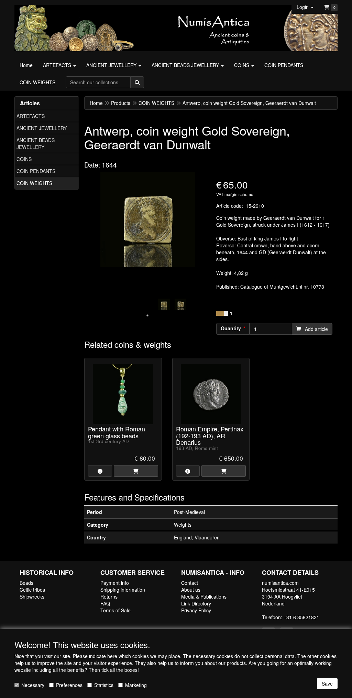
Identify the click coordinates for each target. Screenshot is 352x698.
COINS (24, 158)
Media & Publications (204, 596)
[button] (305, 7)
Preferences (69, 684)
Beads (26, 582)
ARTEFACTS (30, 115)
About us (190, 589)
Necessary (32, 684)
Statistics (103, 684)
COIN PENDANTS (35, 171)
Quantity (231, 328)
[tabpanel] (164, 304)
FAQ (105, 603)
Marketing (136, 684)
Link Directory (196, 603)
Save (327, 683)
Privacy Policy (196, 610)
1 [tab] (147, 315)
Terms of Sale (115, 610)
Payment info (114, 582)
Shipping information (122, 589)
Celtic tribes (32, 589)
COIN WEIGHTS (34, 183)
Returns (109, 596)
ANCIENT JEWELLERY (41, 128)
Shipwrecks (32, 596)
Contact (189, 582)
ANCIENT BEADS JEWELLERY (35, 143)
